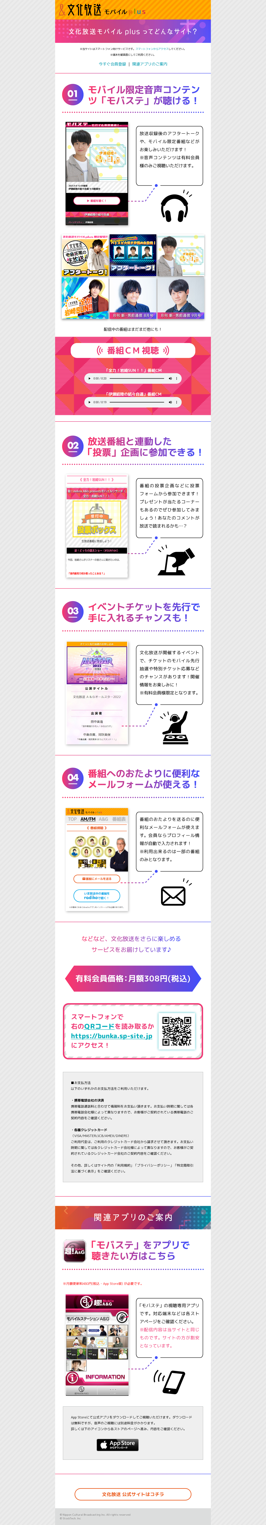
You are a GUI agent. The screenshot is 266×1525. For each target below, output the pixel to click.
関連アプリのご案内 (149, 64)
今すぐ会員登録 (112, 64)
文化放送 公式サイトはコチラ (133, 1494)
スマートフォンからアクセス (152, 49)
